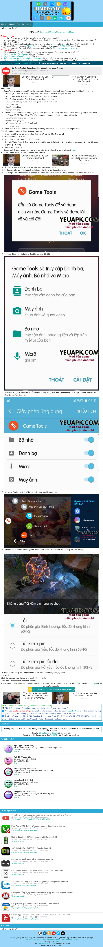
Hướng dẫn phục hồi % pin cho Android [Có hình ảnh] (34, 837)
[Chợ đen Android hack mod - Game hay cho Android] (40, 935)
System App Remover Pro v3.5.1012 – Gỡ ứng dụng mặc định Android (40, 915)
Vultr (57, 942)
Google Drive (73, 711)
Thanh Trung (32, 46)
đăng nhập (43, 733)
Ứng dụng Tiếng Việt (43, 819)
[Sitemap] (58, 935)
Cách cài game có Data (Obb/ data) (17, 56)
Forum (28, 24)
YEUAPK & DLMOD (47, 944)
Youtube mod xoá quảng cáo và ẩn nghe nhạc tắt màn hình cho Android (41, 815)
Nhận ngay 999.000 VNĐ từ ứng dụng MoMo (56, 32)
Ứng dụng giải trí (17, 819)
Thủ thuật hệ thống (17, 841)
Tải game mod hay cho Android (65, 48)
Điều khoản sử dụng (32, 940)
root (74, 150)
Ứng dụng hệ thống (17, 919)
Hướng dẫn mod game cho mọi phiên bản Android (22, 58)
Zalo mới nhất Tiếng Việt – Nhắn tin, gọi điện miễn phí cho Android (39, 882)
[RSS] (49, 935)
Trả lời (16, 752)
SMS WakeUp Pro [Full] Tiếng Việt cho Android (31, 848)
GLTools (94, 683)
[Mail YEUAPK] (63, 935)
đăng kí (55, 733)
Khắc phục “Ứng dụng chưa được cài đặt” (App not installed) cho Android (42, 893)
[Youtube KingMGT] (54, 935)
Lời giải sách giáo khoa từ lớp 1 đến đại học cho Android (35, 904)
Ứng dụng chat (16, 885)
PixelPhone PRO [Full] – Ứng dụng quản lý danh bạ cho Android (38, 826)
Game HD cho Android (50, 940)
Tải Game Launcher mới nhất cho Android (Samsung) (54, 689)
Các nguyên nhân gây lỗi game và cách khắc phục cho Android (37, 870)
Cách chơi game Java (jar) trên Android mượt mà (22, 60)
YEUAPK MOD (64, 46)
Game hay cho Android (69, 940)
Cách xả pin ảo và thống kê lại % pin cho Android (32, 859)
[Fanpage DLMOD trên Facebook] (45, 935)
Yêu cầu (20, 24)
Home (3, 24)
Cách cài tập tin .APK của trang (15, 54)
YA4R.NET (54, 735)
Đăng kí (12, 24)
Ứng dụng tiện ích (29, 819)
